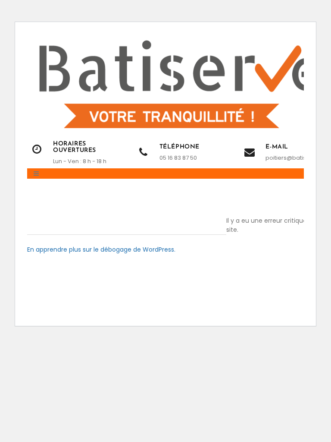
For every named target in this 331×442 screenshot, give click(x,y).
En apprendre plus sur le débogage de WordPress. (101, 249)
